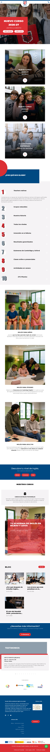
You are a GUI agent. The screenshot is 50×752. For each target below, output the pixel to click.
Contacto (35, 721)
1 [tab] (22, 505)
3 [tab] (26, 505)
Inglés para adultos (19, 729)
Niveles (17, 475)
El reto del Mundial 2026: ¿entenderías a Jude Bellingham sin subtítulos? (14, 612)
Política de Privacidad (19, 750)
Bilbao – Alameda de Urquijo (17, 723)
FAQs (33, 475)
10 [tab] (33, 674)
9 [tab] (31, 674)
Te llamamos (25, 634)
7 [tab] (27, 674)
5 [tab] (23, 674)
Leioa (22, 725)
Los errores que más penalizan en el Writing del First (35, 588)
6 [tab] (25, 674)
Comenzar (25, 475)
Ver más (42, 566)
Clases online (21, 727)
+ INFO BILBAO (8, 31)
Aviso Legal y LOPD (30, 750)
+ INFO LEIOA (19, 31)
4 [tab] (28, 505)
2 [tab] (24, 505)
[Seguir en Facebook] (8, 715)
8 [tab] (29, 674)
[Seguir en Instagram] (5, 715)
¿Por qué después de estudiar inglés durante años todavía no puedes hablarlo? (14, 588)
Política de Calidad (40, 750)
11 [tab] (35, 674)
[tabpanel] (25, 497)
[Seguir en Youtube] (11, 715)
